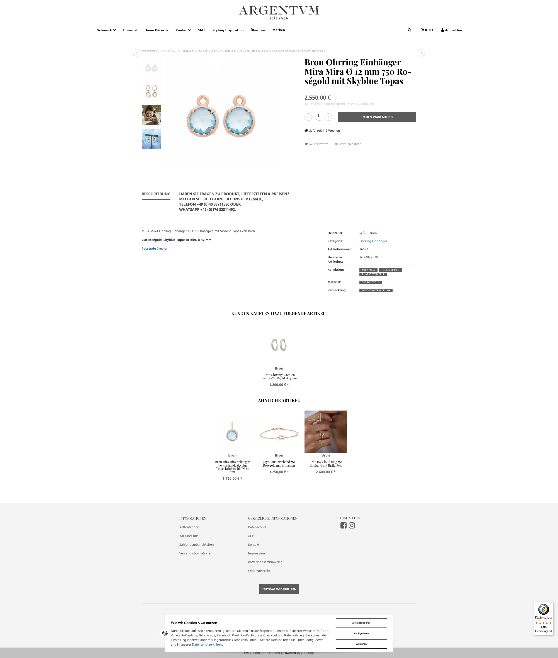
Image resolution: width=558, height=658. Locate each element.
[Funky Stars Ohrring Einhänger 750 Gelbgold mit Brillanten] (136, 52)
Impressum (256, 553)
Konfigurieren (361, 633)
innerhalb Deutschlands (349, 103)
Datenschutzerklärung (208, 644)
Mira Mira (368, 269)
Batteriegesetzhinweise (265, 562)
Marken (278, 30)
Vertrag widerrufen (279, 589)
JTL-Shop (307, 653)
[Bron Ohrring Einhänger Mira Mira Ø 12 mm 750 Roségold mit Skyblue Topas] (221, 113)
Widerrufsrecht (259, 571)
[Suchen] (409, 29)
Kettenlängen (189, 527)
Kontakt (253, 544)
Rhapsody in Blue (373, 274)
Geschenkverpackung (376, 290)
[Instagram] (352, 525)
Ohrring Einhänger (373, 241)
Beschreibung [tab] (156, 193)
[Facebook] (343, 525)
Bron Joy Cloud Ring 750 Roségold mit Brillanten (326, 463)
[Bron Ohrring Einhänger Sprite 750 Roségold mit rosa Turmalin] (421, 52)
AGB (251, 536)
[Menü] (551, 604)
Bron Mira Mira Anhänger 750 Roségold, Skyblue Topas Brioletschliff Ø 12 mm (232, 467)
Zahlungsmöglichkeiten (196, 544)
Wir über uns (189, 536)
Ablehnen (361, 644)
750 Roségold (370, 282)
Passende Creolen (155, 248)
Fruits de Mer (390, 269)
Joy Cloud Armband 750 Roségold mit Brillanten (279, 463)
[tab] (234, 204)
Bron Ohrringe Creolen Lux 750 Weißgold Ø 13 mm (279, 376)
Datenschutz (257, 527)
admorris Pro (270, 653)
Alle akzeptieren (361, 622)
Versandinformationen (195, 553)
